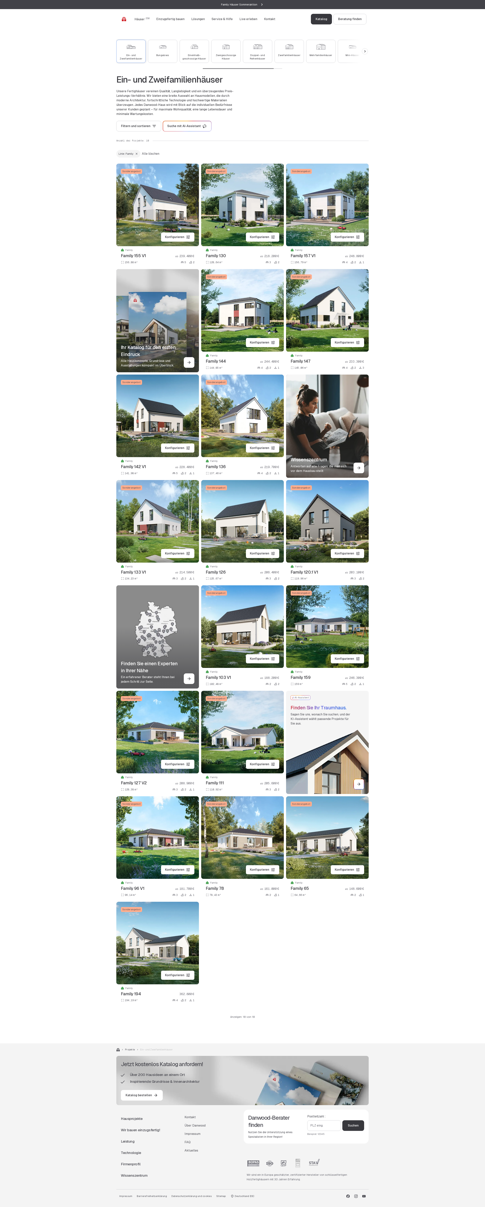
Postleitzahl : (316, 1116)
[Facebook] (348, 1196)
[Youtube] (364, 1196)
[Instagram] (356, 1196)
